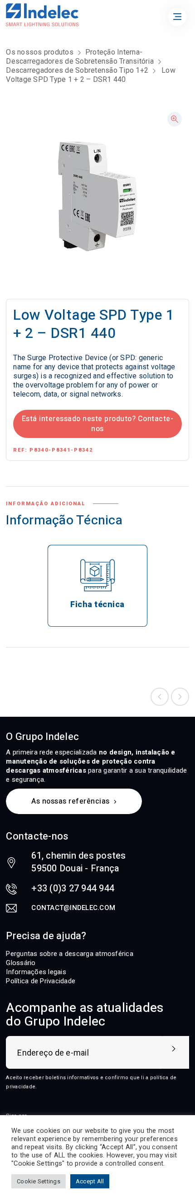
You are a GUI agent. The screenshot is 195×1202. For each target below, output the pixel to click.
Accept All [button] (90, 1181)
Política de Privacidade (40, 981)
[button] (174, 119)
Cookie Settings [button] (38, 1181)
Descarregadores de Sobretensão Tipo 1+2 (77, 70)
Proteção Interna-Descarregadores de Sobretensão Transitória (80, 56)
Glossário (20, 963)
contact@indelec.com (73, 908)
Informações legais (36, 972)
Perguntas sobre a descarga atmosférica (69, 954)
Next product (180, 697)
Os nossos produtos (39, 52)
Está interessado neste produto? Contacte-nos (98, 423)
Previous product (160, 697)
